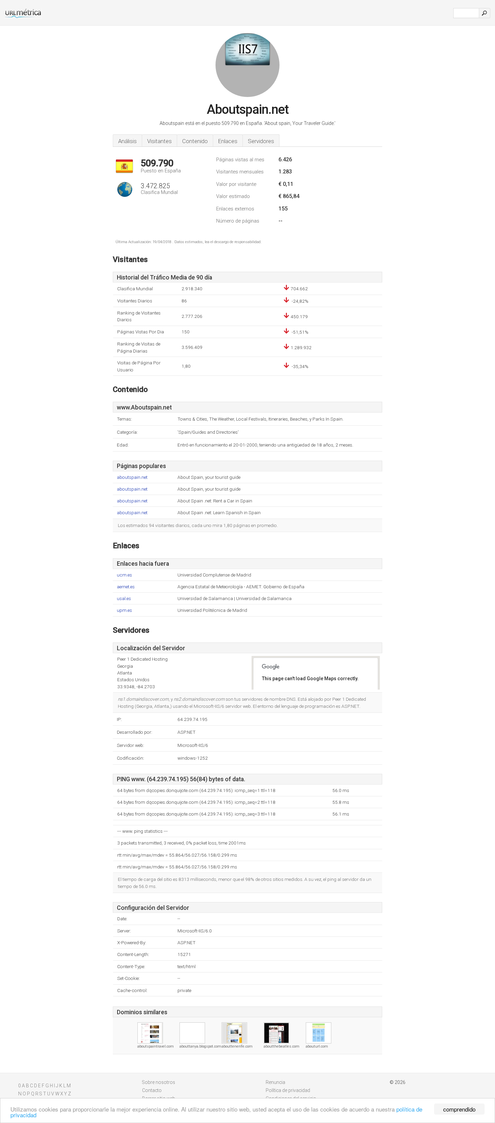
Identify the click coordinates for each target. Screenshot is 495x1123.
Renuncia (275, 1082)
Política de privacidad (288, 1090)
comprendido (459, 1109)
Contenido (195, 141)
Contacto (152, 1090)
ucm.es (124, 574)
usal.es (124, 598)
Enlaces (227, 141)
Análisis (127, 141)
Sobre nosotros (158, 1082)
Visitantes (159, 141)
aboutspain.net (132, 477)
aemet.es (126, 586)
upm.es (124, 610)
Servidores (261, 141)
